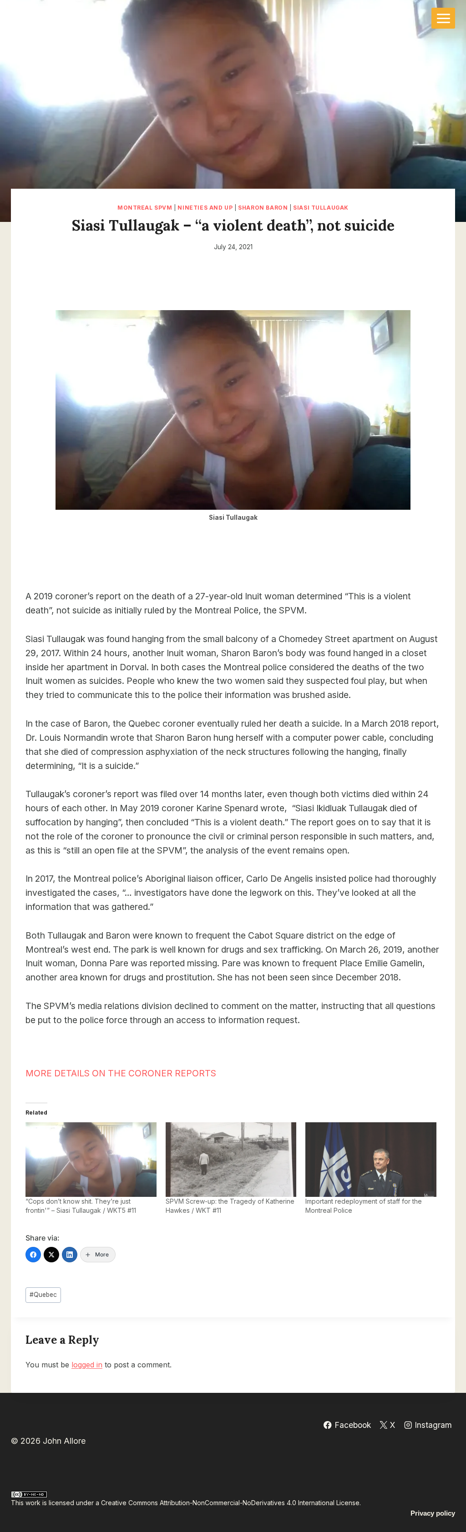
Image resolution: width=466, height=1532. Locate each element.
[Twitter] (51, 1254)
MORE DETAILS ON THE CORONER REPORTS (120, 1073)
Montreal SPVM (144, 207)
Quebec (43, 1294)
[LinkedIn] (69, 1254)
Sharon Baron (263, 207)
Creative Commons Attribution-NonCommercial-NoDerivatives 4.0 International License (230, 1503)
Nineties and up (205, 207)
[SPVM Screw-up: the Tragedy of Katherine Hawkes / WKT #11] (231, 1159)
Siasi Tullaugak (321, 207)
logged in (86, 1364)
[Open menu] (443, 18)
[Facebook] (33, 1254)
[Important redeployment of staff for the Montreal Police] (370, 1159)
